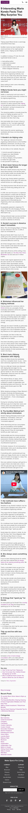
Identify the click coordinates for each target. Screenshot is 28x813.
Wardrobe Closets (6, 754)
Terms (13, 809)
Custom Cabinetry (6, 725)
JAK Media (15, 808)
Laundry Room (5, 736)
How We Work (7, 777)
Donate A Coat (7, 782)
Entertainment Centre (7, 732)
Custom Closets (5, 727)
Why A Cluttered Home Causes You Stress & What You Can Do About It (13, 676)
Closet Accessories (6, 720)
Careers (7, 780)
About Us (7, 775)
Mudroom (4, 740)
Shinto (3, 308)
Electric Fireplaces (6, 730)
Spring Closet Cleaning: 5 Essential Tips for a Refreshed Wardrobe (14, 710)
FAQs (21, 770)
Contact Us (21, 767)
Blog (7, 767)
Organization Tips (6, 745)
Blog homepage (5, 690)
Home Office (5, 734)
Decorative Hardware (7, 729)
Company (4, 721)
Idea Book (21, 775)
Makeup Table (5, 738)
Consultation (21, 777)
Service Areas (21, 772)
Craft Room (4, 723)
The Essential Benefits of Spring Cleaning (13, 700)
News (8, 680)
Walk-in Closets (5, 751)
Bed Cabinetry (5, 718)
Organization (13, 680)
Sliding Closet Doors (7, 749)
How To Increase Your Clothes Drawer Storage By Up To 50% (13, 673)
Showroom (7, 770)
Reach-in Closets (6, 747)
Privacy (9, 809)
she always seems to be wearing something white (12, 561)
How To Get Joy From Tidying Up (12, 670)
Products (7, 772)
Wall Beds (4, 753)
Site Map (19, 809)
